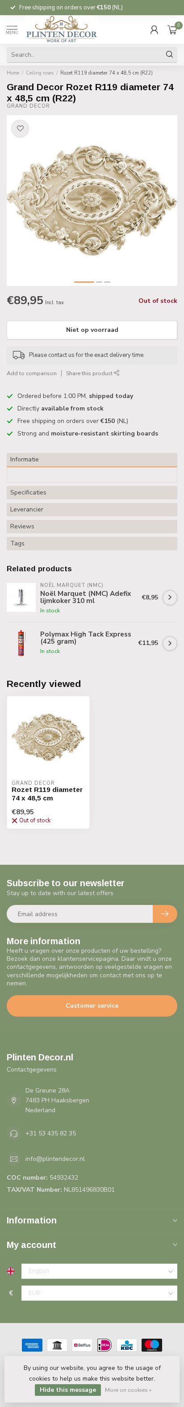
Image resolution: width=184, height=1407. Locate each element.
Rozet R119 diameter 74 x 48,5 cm (47, 793)
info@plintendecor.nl (55, 1159)
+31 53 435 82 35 (50, 1133)
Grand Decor (28, 106)
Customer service (92, 1005)
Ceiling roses (40, 73)
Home (13, 73)
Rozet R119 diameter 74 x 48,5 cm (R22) (106, 73)
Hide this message (68, 1390)
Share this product (90, 373)
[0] (172, 29)
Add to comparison (32, 373)
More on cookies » (128, 1390)
